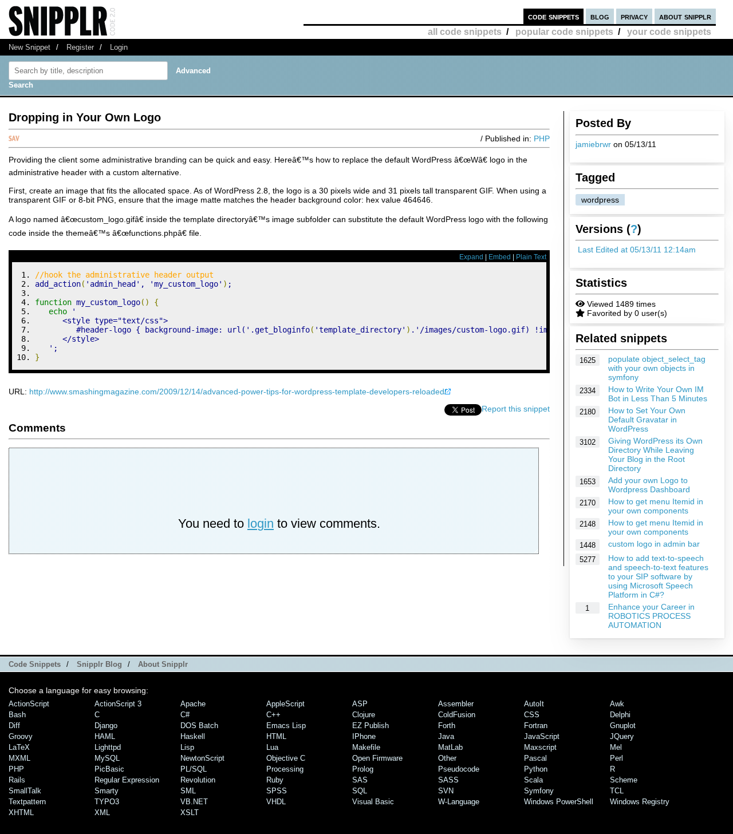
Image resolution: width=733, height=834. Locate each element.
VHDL (276, 801)
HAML (104, 736)
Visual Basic (373, 801)
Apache (193, 703)
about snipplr (685, 16)
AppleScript (285, 703)
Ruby (274, 780)
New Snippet (29, 47)
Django (105, 725)
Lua (272, 747)
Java (446, 736)
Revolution (197, 780)
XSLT (189, 812)
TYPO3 (106, 801)
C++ (273, 714)
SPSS (276, 790)
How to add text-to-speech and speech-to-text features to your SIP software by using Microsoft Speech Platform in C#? (658, 576)
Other (447, 758)
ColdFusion (456, 714)
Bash (17, 714)
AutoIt (534, 703)
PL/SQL (193, 769)
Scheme (623, 780)
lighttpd (107, 747)
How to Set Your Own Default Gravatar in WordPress (646, 419)
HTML (276, 736)
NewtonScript (202, 758)
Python (535, 769)
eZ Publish (370, 725)
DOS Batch (199, 725)
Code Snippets (35, 664)
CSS (531, 714)
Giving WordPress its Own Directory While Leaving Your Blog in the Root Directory (655, 454)
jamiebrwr (593, 144)
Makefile (366, 747)
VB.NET (194, 801)
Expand (471, 257)
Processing (285, 769)
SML (188, 790)
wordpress (600, 199)
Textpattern (27, 801)
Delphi (620, 714)
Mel (616, 747)
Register (80, 47)
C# (185, 714)
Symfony (539, 790)
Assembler (456, 703)
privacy (634, 16)
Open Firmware (377, 758)
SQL (359, 790)
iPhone (364, 736)
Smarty (106, 790)
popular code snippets (564, 32)
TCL (617, 790)
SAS (360, 780)
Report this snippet (516, 408)
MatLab (450, 747)
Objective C (285, 758)
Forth (446, 725)
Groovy (21, 736)
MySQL (107, 758)
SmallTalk (25, 790)
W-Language (458, 801)
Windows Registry (639, 801)
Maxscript (540, 747)
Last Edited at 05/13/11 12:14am (637, 249)
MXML (19, 758)
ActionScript (29, 703)
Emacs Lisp (286, 725)
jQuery (622, 736)
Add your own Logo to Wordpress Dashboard (649, 485)
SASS (448, 780)
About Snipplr (163, 664)
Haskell (192, 736)
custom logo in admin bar (654, 543)
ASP (360, 703)
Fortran (535, 725)
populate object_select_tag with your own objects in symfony (657, 368)
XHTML (21, 812)
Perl (616, 758)
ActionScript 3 (117, 703)
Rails (17, 780)
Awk (617, 703)
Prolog (362, 769)
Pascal (535, 758)
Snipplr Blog (99, 664)
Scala (533, 780)
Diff (14, 725)
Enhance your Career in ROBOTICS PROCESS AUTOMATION (651, 616)
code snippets (553, 16)
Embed (499, 257)
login (260, 523)
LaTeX (19, 747)
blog (599, 16)
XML (102, 812)
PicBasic (109, 769)
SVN (446, 790)
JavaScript (541, 736)
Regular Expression (126, 780)
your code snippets (669, 32)
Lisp (187, 747)
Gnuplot (623, 725)
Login (119, 47)
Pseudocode (458, 769)
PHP (542, 138)
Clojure (363, 714)
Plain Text (531, 257)
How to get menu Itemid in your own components (655, 506)
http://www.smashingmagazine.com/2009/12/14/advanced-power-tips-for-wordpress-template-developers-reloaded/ (238, 391)
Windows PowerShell (558, 801)
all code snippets (465, 32)
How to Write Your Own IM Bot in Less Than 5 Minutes (657, 394)
